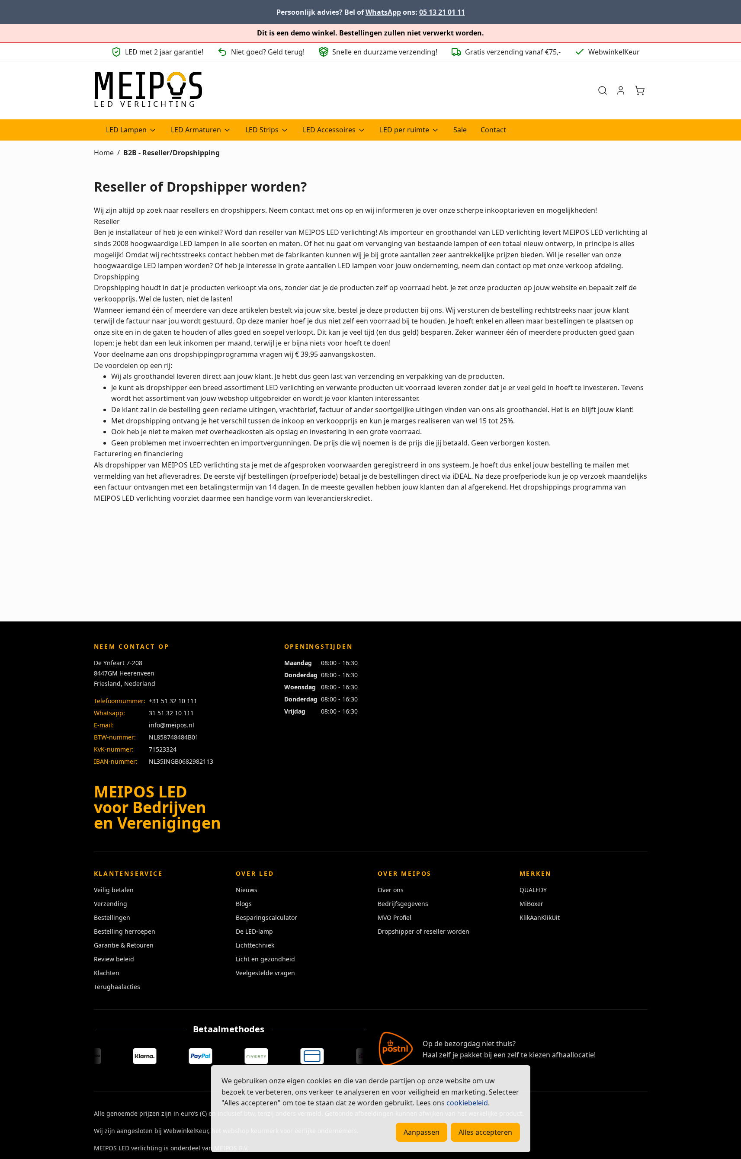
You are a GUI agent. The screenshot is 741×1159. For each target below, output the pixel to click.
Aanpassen (421, 1132)
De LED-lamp (254, 931)
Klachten (106, 973)
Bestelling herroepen (124, 931)
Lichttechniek (255, 945)
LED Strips (262, 129)
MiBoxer (531, 904)
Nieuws (246, 890)
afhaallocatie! (574, 1055)
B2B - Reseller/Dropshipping (171, 152)
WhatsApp (383, 12)
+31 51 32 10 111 (173, 701)
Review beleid (114, 959)
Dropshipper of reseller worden (423, 931)
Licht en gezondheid (265, 959)
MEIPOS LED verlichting (199, 465)
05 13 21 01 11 (442, 12)
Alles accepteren (485, 1132)
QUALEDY (533, 890)
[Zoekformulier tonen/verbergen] (602, 90)
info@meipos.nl (171, 725)
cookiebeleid (467, 1103)
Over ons (391, 890)
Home (104, 152)
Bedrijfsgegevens (403, 904)
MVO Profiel (394, 917)
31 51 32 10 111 (171, 713)
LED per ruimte (404, 129)
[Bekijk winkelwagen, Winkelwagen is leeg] (640, 90)
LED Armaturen (196, 129)
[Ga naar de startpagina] (148, 90)
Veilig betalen (114, 890)
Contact (493, 129)
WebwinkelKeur (186, 1131)
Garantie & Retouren (124, 945)
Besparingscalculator (266, 917)
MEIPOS (311, 232)
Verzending (110, 904)
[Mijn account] (621, 90)
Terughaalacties (117, 987)
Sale (460, 129)
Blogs (244, 904)
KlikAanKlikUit (540, 917)
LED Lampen (126, 129)
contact (302, 210)
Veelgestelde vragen (265, 973)
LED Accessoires (329, 129)
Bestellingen (112, 917)
